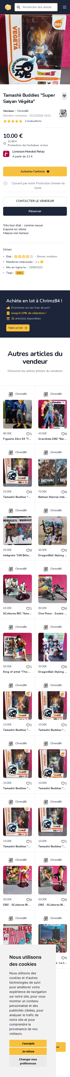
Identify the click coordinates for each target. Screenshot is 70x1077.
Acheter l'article (33, 171)
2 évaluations (33, 121)
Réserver (35, 211)
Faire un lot (16, 328)
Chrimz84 (22, 111)
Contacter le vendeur (35, 201)
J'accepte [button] (28, 1043)
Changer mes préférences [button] (28, 1061)
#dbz (20, 272)
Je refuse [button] (28, 1051)
